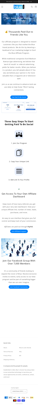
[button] (2, 7)
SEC (20, 355)
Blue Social (20, 403)
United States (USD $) (17, 391)
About (5, 347)
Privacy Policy (7, 355)
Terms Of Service (8, 351)
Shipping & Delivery (9, 359)
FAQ (20, 351)
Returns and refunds (25, 347)
